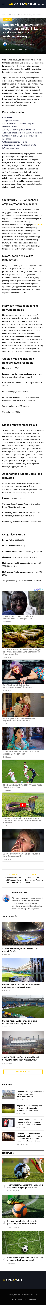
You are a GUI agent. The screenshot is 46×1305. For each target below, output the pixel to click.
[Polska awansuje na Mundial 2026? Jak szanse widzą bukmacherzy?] (23, 1242)
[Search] (42, 3)
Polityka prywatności (19, 1299)
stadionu (38, 225)
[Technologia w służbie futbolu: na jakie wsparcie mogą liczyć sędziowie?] (23, 1170)
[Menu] (3, 3)
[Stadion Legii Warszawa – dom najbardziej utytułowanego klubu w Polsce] (23, 970)
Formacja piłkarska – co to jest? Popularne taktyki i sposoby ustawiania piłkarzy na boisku (30, 1122)
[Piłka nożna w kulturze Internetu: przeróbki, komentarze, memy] (23, 1206)
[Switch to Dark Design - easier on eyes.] (39, 4)
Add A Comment (23, 1072)
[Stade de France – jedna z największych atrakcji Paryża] (23, 933)
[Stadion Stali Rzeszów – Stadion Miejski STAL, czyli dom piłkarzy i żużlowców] (23, 1042)
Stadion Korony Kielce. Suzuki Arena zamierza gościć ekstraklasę (12, 880)
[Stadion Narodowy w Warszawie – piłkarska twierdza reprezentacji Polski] (8, 1094)
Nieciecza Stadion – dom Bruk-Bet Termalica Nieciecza (34, 880)
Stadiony (7, 19)
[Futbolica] (22, 4)
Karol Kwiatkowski (16, 44)
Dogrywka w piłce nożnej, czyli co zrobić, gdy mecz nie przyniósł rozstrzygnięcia (30, 1108)
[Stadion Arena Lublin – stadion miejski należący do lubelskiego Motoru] (23, 1006)
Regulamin (32, 1299)
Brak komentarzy (10, 49)
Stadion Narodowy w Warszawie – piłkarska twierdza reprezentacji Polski (30, 1094)
